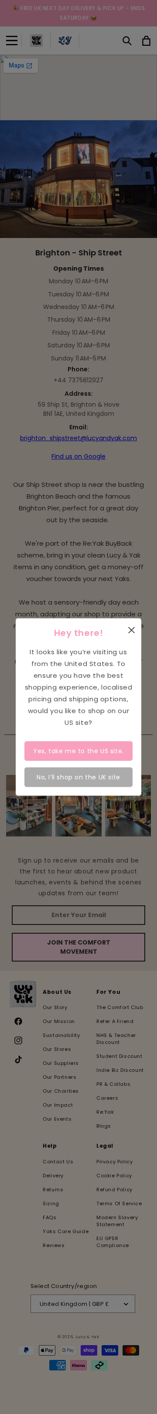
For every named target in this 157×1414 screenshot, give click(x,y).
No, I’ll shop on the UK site (78, 776)
